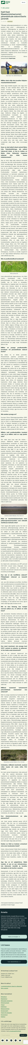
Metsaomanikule (5, 1008)
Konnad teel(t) (4, 1010)
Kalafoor (3, 1016)
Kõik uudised (5, 7)
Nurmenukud (4, 1014)
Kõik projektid (4, 988)
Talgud (2, 1004)
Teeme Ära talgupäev (6, 1012)
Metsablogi (4, 996)
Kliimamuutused (5, 1002)
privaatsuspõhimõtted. (15, 1031)
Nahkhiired (3, 1006)
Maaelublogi (10, 21)
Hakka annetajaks (13, 936)
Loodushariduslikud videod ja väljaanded (11, 986)
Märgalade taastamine (6, 1000)
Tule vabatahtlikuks (13, 961)
